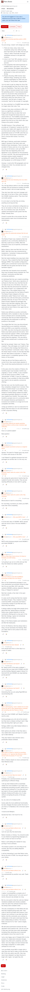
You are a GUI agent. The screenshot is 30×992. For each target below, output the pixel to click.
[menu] (28, 1)
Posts (19, 26)
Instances (4, 980)
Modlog (3, 974)
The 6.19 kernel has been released (10, 644)
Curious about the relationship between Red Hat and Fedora (15, 234)
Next (3, 966)
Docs (2, 983)
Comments (12, 26)
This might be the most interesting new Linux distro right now (14, 180)
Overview (4, 26)
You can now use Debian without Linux (11, 828)
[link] (5, 42)
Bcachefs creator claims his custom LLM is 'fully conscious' (13, 473)
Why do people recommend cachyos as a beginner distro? (14, 447)
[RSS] (19, 31)
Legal (2, 977)
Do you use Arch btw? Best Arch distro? (11, 775)
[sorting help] (16, 31)
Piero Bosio (8, 2)
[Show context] (3, 42)
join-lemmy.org (5, 989)
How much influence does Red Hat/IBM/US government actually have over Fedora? (12, 577)
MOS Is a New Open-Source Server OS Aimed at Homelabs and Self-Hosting (14, 556)
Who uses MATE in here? (19, 517)
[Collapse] (3, 35)
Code (2, 986)
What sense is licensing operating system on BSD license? (14, 39)
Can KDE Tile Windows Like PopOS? (11, 663)
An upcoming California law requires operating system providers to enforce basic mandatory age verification (14, 425)
